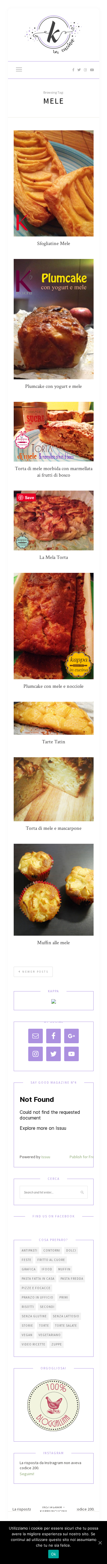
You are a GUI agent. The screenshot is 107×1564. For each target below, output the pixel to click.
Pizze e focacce (36, 1288)
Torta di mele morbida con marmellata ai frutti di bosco (53, 471)
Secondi (47, 1307)
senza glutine (34, 1316)
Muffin (64, 1269)
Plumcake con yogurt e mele (53, 386)
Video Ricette (33, 1344)
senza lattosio (66, 1316)
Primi (63, 1297)
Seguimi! (27, 1473)
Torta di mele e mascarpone (54, 828)
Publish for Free (83, 1156)
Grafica (29, 1269)
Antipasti (29, 1250)
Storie (27, 1326)
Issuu (45, 1156)
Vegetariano (50, 1335)
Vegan (27, 1335)
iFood (47, 1269)
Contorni (51, 1250)
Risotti (28, 1307)
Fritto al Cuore (51, 1260)
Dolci (71, 1250)
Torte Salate (66, 1326)
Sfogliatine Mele (53, 243)
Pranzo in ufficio (37, 1297)
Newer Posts (35, 972)
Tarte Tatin (53, 741)
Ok (53, 1554)
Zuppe (56, 1344)
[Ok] (100, 1543)
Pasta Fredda (71, 1279)
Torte (44, 1326)
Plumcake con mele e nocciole (53, 686)
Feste (26, 1260)
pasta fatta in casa (38, 1279)
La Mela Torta (53, 557)
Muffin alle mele (53, 942)
